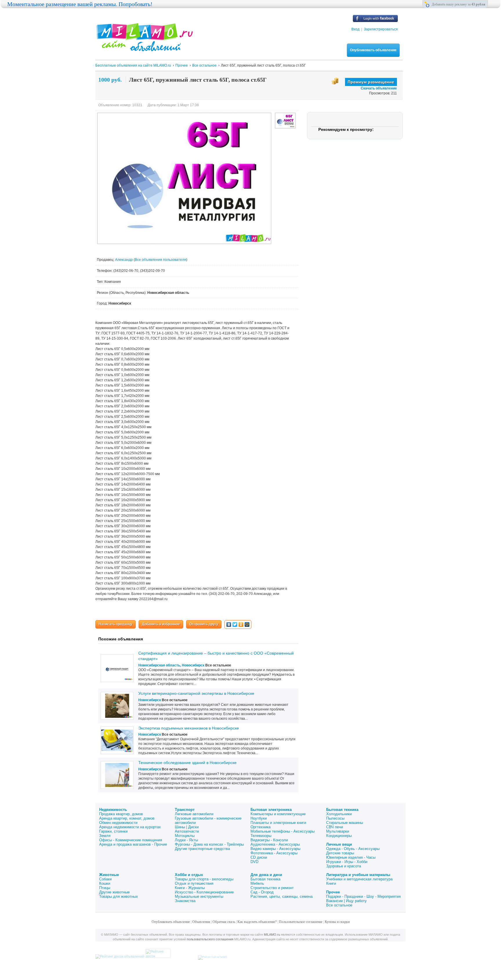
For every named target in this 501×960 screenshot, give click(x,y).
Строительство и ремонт (272, 888)
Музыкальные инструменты (199, 896)
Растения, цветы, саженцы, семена (282, 896)
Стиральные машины (344, 822)
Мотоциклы (185, 835)
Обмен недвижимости (118, 822)
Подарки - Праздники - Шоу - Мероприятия (363, 896)
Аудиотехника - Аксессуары (275, 844)
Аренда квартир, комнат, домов (127, 818)
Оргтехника (261, 827)
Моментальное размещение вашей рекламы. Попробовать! (80, 4)
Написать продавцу (115, 624)
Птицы (104, 888)
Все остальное (339, 905)
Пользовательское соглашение (300, 922)
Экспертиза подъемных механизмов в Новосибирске (188, 728)
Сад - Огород (262, 892)
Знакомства (185, 901)
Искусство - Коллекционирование (204, 892)
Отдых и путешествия (194, 883)
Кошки (104, 883)
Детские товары (340, 853)
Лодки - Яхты (186, 840)
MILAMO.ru (272, 934)
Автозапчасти (187, 831)
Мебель (257, 883)
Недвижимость (113, 809)
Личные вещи (339, 844)
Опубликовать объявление (373, 50)
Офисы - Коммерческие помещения (130, 840)
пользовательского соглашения (210, 939)
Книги (331, 883)
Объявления (201, 922)
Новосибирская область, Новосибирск (171, 665)
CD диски (259, 857)
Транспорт (185, 809)
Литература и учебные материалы (358, 875)
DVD (254, 862)
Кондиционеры (339, 835)
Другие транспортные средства (202, 849)
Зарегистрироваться (381, 29)
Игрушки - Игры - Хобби (346, 862)
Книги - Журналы (190, 888)
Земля (104, 835)
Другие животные (114, 892)
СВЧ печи (334, 827)
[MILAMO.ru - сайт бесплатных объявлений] (144, 48)
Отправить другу (203, 624)
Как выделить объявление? (257, 922)
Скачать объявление (379, 88)
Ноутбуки (259, 818)
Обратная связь (224, 922)
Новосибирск (149, 700)
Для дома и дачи (266, 875)
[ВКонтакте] (229, 624)
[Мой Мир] (247, 624)
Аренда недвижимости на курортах (130, 827)
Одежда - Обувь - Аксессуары (353, 849)
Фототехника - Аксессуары (274, 853)
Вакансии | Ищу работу (346, 901)
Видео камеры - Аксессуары (275, 849)
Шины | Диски (187, 827)
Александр (124, 260)
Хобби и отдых (189, 875)
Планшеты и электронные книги (278, 822)
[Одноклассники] (241, 624)
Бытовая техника (342, 809)
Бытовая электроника (271, 809)
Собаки (105, 879)
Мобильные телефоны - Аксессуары (283, 831)
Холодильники (339, 814)
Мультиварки (337, 831)
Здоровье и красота (343, 866)
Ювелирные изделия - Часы (350, 857)
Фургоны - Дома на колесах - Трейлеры (209, 844)
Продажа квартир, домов (121, 814)
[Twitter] (235, 624)
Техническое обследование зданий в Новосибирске (187, 762)
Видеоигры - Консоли (269, 840)
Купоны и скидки (337, 922)
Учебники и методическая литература (359, 879)
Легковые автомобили (194, 814)
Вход (355, 29)
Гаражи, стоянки (113, 831)
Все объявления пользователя (160, 260)
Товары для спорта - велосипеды (204, 879)
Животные (109, 875)
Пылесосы (335, 818)
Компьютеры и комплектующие (278, 814)
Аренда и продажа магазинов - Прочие (133, 844)
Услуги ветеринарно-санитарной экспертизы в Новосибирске (196, 693)
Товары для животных (118, 896)
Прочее (333, 892)
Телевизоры (261, 835)
